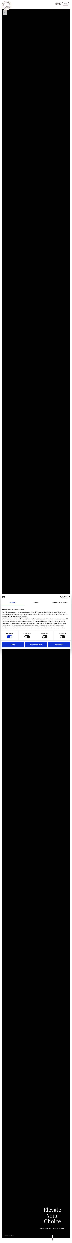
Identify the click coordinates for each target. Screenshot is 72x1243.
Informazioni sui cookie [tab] (59, 602)
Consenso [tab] (12, 602)
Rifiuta (13, 644)
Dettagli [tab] (36, 602)
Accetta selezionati (36, 644)
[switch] (27, 636)
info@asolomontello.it (8, 1235)
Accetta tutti (59, 644)
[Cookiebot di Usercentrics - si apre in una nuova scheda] (61, 596)
